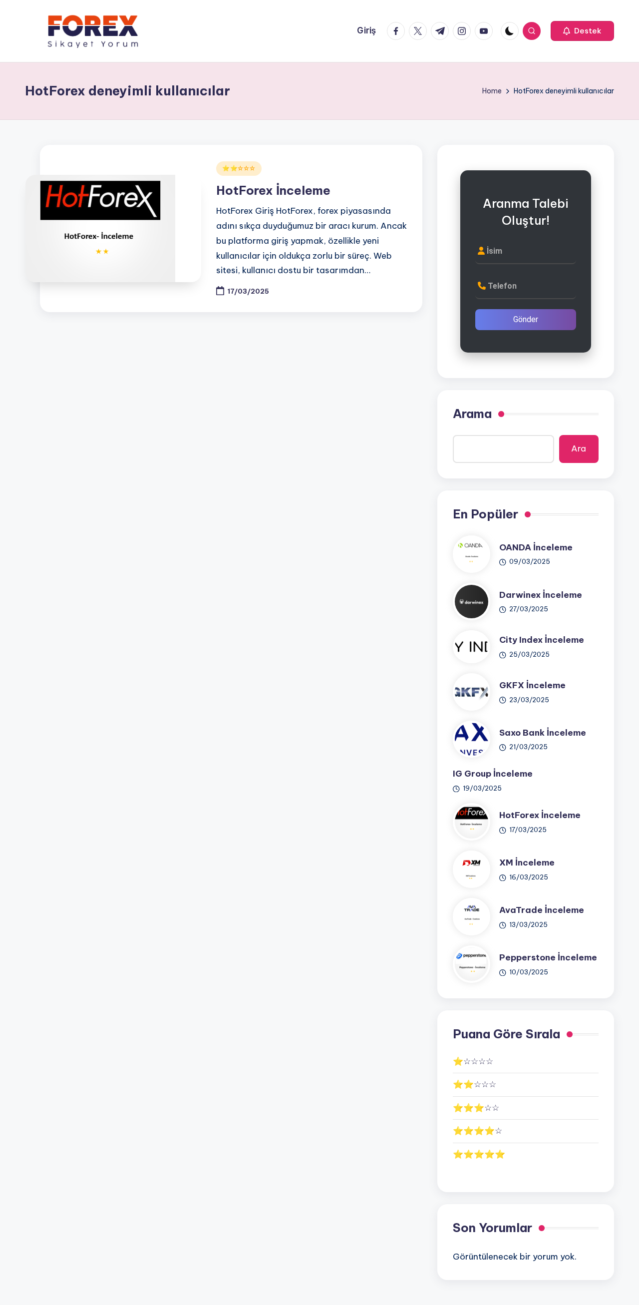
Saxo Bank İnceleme (542, 732)
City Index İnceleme (541, 639)
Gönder (525, 319)
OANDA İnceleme (536, 547)
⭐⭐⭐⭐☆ (477, 1130)
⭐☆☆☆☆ (473, 1061)
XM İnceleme (527, 862)
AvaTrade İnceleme (541, 909)
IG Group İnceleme (493, 773)
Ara (578, 448)
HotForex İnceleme (273, 190)
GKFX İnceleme (532, 685)
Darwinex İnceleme (540, 594)
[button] (582, 31)
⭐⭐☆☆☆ (239, 168)
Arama (472, 413)
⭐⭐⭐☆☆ (476, 1107)
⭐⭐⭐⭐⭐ (479, 1154)
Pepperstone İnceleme (548, 957)
